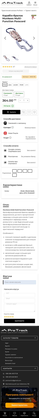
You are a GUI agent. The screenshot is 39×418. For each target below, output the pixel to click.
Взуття (7, 346)
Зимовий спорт (10, 363)
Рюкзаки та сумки (11, 349)
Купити (13, 112)
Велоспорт (9, 360)
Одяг (6, 343)
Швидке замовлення (23, 112)
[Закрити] (34, 390)
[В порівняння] (34, 112)
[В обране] (29, 112)
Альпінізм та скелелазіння (14, 357)
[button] (34, 38)
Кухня (7, 352)
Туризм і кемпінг (10, 354)
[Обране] (14, 413)
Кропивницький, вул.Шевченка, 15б (17, 384)
